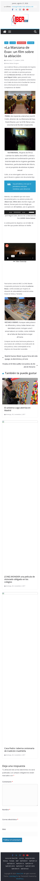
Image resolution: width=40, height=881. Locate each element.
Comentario (7, 782)
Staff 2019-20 (24, 869)
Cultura (12, 42)
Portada (11, 861)
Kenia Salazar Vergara (12, 63)
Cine (6, 42)
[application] (20, 212)
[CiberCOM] (4, 31)
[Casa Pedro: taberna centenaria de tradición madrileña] (20, 594)
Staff (17, 861)
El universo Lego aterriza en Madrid (17, 409)
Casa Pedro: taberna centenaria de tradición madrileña (19, 749)
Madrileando (21, 42)
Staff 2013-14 (20, 863)
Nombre (6, 810)
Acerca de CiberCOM (11, 858)
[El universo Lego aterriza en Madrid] (20, 379)
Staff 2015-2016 (10, 866)
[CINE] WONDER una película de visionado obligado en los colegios (19, 579)
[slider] (32, 212)
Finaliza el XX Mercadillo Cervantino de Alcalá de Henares (18, 365)
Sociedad (30, 42)
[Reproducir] (7, 212)
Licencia (21, 858)
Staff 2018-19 (15, 869)
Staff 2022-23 (11, 863)
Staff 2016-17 (20, 866)
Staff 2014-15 (29, 863)
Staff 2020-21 (24, 861)
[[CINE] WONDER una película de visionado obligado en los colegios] (20, 422)
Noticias (5, 861)
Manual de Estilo (30, 858)
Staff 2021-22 (33, 861)
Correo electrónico (10, 819)
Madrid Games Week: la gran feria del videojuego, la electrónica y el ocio (21, 357)
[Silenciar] (27, 212)
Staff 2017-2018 (29, 866)
